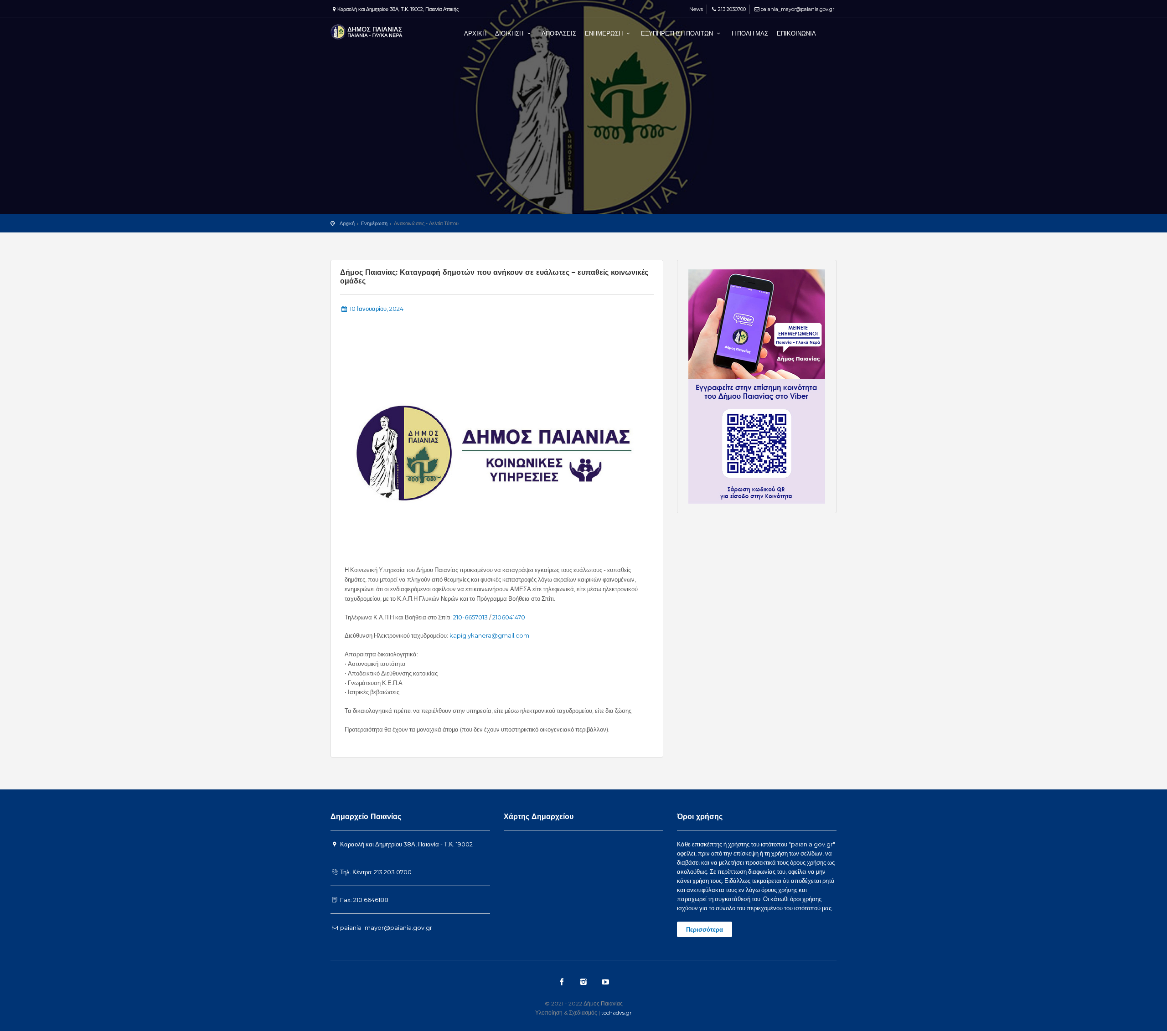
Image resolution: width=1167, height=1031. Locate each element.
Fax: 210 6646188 (363, 899)
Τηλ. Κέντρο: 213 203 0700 (375, 872)
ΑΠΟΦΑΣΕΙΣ (559, 33)
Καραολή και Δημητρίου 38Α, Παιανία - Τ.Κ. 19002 (406, 844)
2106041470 (508, 617)
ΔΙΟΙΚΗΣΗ (510, 33)
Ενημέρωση (374, 223)
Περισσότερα (704, 929)
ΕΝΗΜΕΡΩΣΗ (604, 33)
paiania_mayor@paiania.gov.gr (797, 9)
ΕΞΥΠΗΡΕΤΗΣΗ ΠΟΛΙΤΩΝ (677, 33)
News (695, 9)
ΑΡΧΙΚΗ (475, 33)
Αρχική (347, 223)
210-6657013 (470, 617)
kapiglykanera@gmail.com (489, 635)
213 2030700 (731, 9)
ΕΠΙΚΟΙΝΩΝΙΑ (796, 33)
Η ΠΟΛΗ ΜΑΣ (750, 33)
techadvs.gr (616, 1012)
